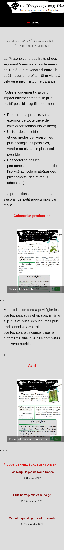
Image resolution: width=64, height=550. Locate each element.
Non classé (26, 45)
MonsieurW (18, 41)
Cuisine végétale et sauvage (32, 495)
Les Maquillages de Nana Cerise (32, 472)
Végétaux (43, 45)
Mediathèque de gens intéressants (32, 518)
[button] (0, 300)
